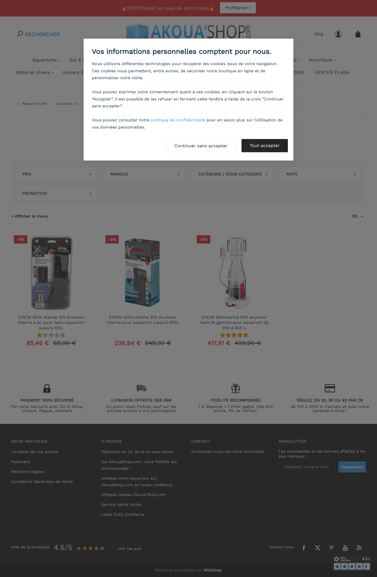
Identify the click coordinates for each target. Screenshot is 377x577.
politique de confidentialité (178, 119)
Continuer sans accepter (200, 145)
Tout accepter (265, 145)
